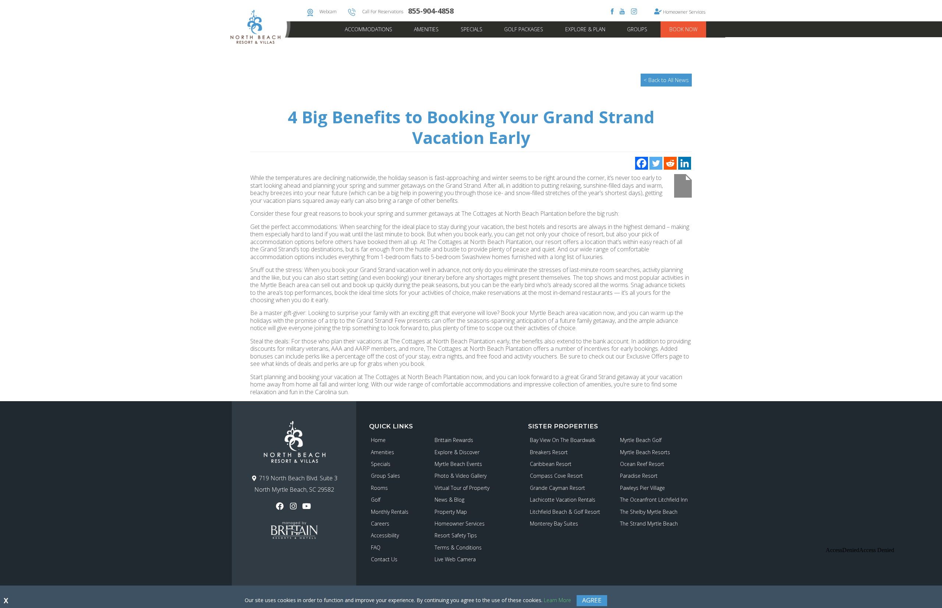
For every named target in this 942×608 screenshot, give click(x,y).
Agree (592, 600)
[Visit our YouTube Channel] (307, 506)
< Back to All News (666, 80)
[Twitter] (655, 163)
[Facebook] (641, 163)
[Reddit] (670, 163)
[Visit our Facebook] (280, 506)
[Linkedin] (684, 163)
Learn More (557, 600)
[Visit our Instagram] (294, 506)
